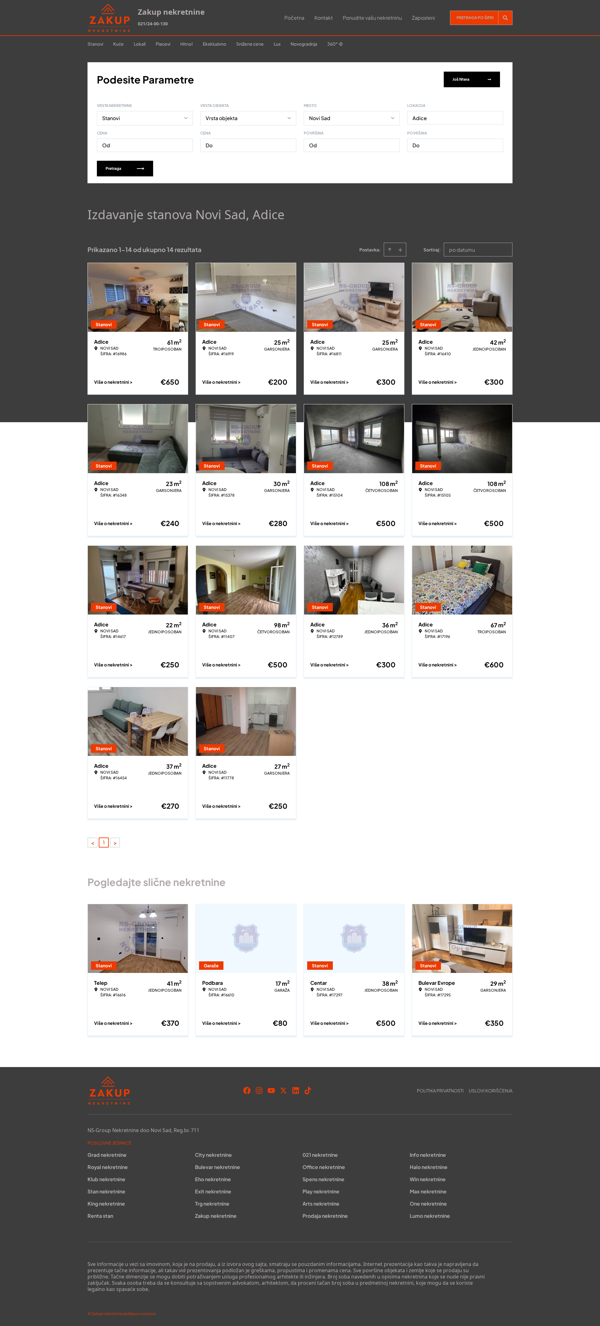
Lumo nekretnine (430, 1215)
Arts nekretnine (320, 1203)
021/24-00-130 (153, 24)
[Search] (505, 18)
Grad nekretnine (107, 1154)
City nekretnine (213, 1154)
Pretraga (113, 168)
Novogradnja (304, 44)
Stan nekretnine (106, 1191)
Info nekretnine (428, 1154)
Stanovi (95, 44)
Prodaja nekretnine (325, 1215)
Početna (294, 17)
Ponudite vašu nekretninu (372, 17)
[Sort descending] (400, 249)
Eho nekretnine (213, 1179)
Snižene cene (250, 44)
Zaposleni (423, 17)
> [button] (115, 842)
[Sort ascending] (389, 249)
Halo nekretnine (429, 1167)
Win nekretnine (428, 1179)
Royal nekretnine (108, 1167)
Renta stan (100, 1215)
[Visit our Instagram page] (259, 1090)
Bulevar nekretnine (217, 1167)
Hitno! (186, 44)
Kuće (118, 44)
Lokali (140, 44)
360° (332, 44)
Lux (277, 44)
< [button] (92, 842)
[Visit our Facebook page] (247, 1090)
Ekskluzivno (214, 44)
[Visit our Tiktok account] (308, 1090)
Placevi (163, 44)
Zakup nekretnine (216, 1215)
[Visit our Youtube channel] (271, 1090)
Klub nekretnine (106, 1179)
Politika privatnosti (440, 1090)
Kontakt (323, 17)
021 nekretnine (320, 1154)
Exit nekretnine (213, 1191)
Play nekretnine (320, 1191)
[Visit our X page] (283, 1090)
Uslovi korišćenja (490, 1090)
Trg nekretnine (212, 1203)
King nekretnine (106, 1203)
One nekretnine (428, 1203)
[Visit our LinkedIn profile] (295, 1090)
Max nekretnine (428, 1191)
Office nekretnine (323, 1167)
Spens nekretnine (323, 1179)
